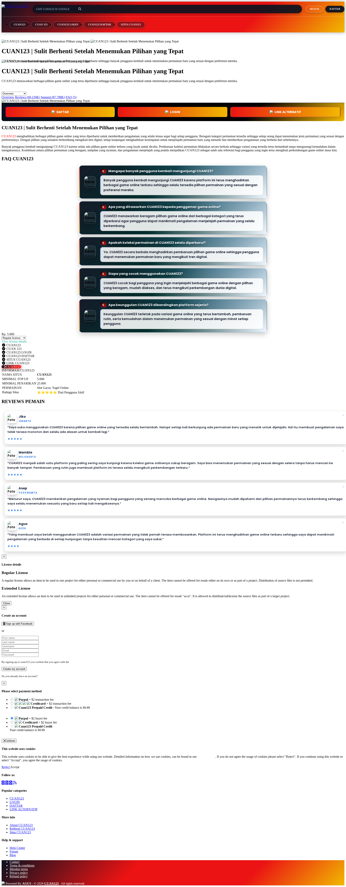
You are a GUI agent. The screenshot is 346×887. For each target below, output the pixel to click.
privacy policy (206, 756)
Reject (6, 767)
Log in (41, 676)
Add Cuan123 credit (22, 733)
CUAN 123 (41, 24)
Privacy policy (19, 872)
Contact (14, 862)
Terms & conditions (22, 865)
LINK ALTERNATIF (288, 112)
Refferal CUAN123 (22, 828)
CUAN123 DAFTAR (99, 24)
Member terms (19, 869)
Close (6, 603)
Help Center (17, 848)
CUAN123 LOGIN (67, 24)
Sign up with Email (17, 630)
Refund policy (19, 876)
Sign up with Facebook (18, 623)
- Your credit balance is (50, 709)
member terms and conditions (86, 661)
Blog (13, 855)
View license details (14, 341)
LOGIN (15, 802)
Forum (14, 851)
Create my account (14, 668)
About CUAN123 (21, 825)
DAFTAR (62, 112)
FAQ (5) (71, 97)
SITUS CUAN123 (131, 24)
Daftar (335, 9)
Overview (8, 97)
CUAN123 (19, 24)
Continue (10, 740)
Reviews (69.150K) (27, 97)
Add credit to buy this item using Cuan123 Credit (41, 711)
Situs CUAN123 (20, 832)
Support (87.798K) (53, 97)
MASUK (314, 9)
